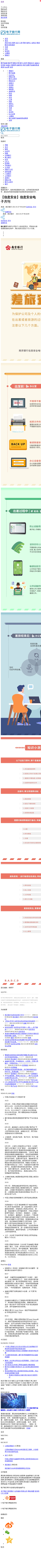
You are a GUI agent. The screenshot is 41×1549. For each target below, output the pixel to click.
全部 (11, 67)
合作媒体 (17, 1491)
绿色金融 (8, 171)
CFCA (7, 161)
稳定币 (10, 63)
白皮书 (7, 151)
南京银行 (16, 1017)
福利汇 (28, 43)
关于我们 (4, 1491)
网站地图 (31, 1491)
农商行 (7, 178)
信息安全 (29, 207)
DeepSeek (11, 75)
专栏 (6, 49)
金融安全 (19, 65)
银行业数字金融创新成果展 (18, 118)
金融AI (37, 63)
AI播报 (7, 53)
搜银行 (7, 55)
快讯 (10, 43)
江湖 (20, 43)
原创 (6, 43)
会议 (17, 43)
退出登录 (4, 17)
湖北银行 (8, 1464)
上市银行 (8, 176)
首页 (6, 38)
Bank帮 (6, 67)
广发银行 (8, 174)
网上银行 (8, 157)
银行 (6, 184)
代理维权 (25, 1065)
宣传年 (7, 51)
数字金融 (4, 63)
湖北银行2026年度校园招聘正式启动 (17, 1468)
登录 (2, 2)
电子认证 (14, 1080)
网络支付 (31, 63)
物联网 (13, 65)
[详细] (28, 1428)
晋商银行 (14, 1073)
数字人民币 (23, 63)
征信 (6, 159)
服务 (12, 1038)
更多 (13, 1093)
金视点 (33, 43)
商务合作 (24, 1491)
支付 (6, 147)
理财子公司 (9, 169)
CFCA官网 (4, 1493)
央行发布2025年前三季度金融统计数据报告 (20, 1365)
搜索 (2, 59)
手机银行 (8, 165)
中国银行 (8, 155)
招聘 (13, 43)
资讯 (6, 41)
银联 (6, 149)
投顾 (6, 153)
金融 (24, 1023)
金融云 (8, 65)
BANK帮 (12, 114)
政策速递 (11, 45)
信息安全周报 (15, 1044)
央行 (6, 1455)
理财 (24, 43)
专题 (6, 47)
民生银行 (14, 1059)
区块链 (3, 65)
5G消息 (7, 167)
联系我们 (11, 1491)
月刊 (34, 207)
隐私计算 (16, 63)
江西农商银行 (9, 1446)
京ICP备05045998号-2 (24, 1503)
